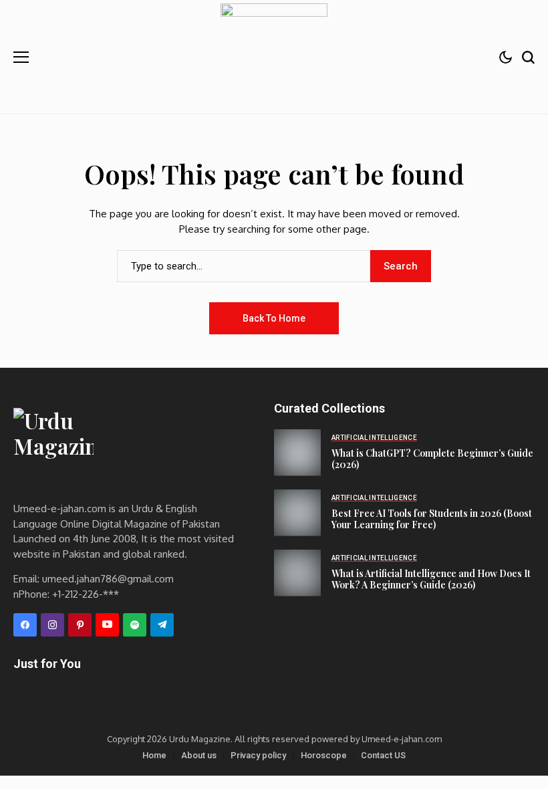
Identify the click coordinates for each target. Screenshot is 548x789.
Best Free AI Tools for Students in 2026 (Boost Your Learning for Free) (431, 519)
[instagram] (52, 625)
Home (154, 755)
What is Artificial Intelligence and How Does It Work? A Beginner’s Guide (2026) (431, 579)
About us (199, 755)
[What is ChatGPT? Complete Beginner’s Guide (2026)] (297, 452)
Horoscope (324, 755)
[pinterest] (80, 625)
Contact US (383, 755)
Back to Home (274, 318)
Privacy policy (258, 755)
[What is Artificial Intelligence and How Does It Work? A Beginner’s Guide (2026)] (297, 573)
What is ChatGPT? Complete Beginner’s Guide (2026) (432, 459)
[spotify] (134, 625)
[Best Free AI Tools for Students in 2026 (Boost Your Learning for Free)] (297, 512)
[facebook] (25, 625)
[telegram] (162, 625)
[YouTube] (107, 625)
